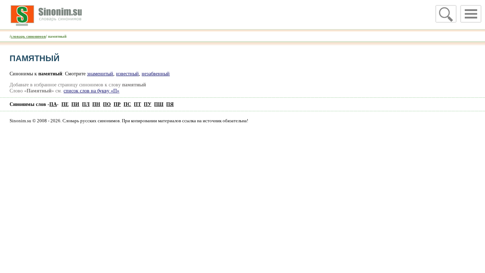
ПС (127, 104)
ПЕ (65, 104)
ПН (96, 104)
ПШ (158, 104)
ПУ (147, 104)
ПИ (75, 104)
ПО (107, 104)
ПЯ (170, 104)
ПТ (137, 104)
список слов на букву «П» (91, 90)
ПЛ (85, 104)
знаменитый (100, 73)
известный (127, 73)
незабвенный (156, 73)
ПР (117, 104)
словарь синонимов (28, 36)
